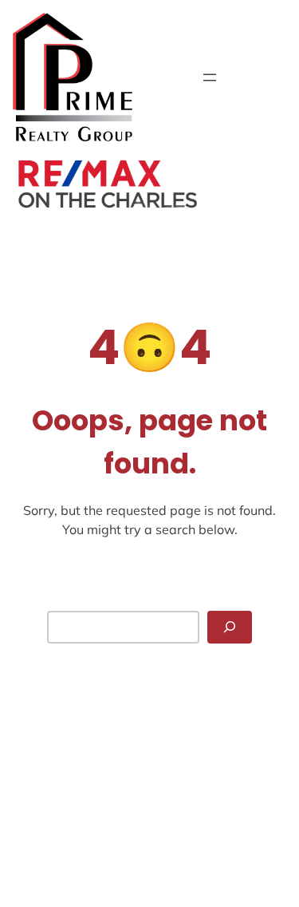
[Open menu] (209, 77)
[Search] (229, 627)
